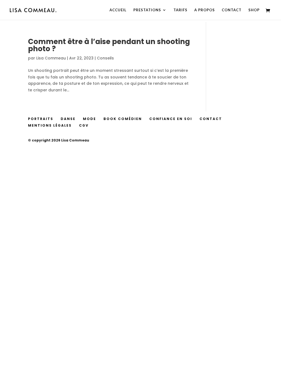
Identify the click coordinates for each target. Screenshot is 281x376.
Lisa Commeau (51, 58)
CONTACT (231, 10)
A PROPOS (204, 10)
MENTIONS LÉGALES (50, 125)
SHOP (254, 10)
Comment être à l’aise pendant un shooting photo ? (109, 45)
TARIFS (180, 10)
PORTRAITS (40, 118)
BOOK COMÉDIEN (122, 118)
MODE (89, 118)
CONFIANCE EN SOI (170, 118)
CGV (84, 125)
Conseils (105, 58)
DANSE (68, 118)
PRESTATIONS (147, 10)
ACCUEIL (118, 10)
